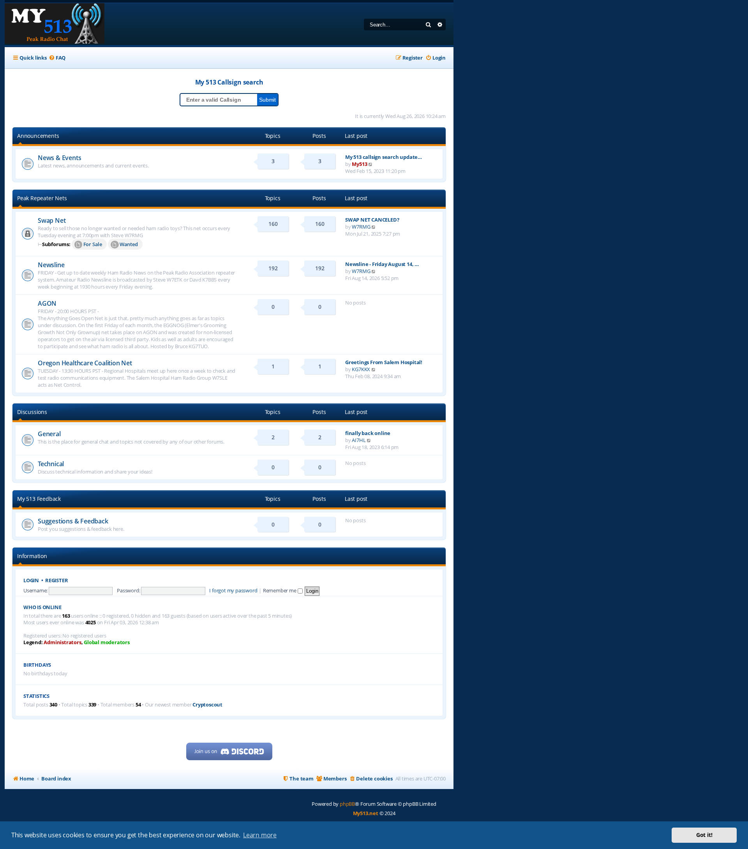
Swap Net (51, 220)
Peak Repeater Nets (42, 198)
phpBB (347, 803)
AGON (47, 303)
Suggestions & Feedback (73, 521)
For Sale (92, 244)
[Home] (54, 24)
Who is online (42, 607)
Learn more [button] (260, 835)
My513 (359, 163)
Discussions (32, 412)
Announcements (38, 135)
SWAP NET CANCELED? (372, 219)
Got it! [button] (704, 834)
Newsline (51, 265)
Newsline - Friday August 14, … (382, 264)
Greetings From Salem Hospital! (383, 362)
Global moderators (107, 642)
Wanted (129, 244)
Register (56, 580)
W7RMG (361, 226)
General (49, 434)
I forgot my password (233, 590)
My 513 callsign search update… (383, 156)
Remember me (280, 590)
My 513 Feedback (39, 498)
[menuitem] (57, 57)
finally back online (367, 433)
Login (31, 580)
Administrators (62, 642)
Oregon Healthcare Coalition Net (85, 363)
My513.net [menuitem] (365, 813)
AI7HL (358, 440)
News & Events (59, 157)
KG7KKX (361, 369)
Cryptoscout (207, 704)
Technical (51, 464)
